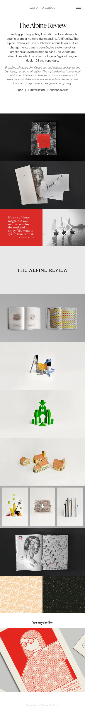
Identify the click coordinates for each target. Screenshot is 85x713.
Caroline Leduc (42, 7)
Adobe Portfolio (49, 705)
